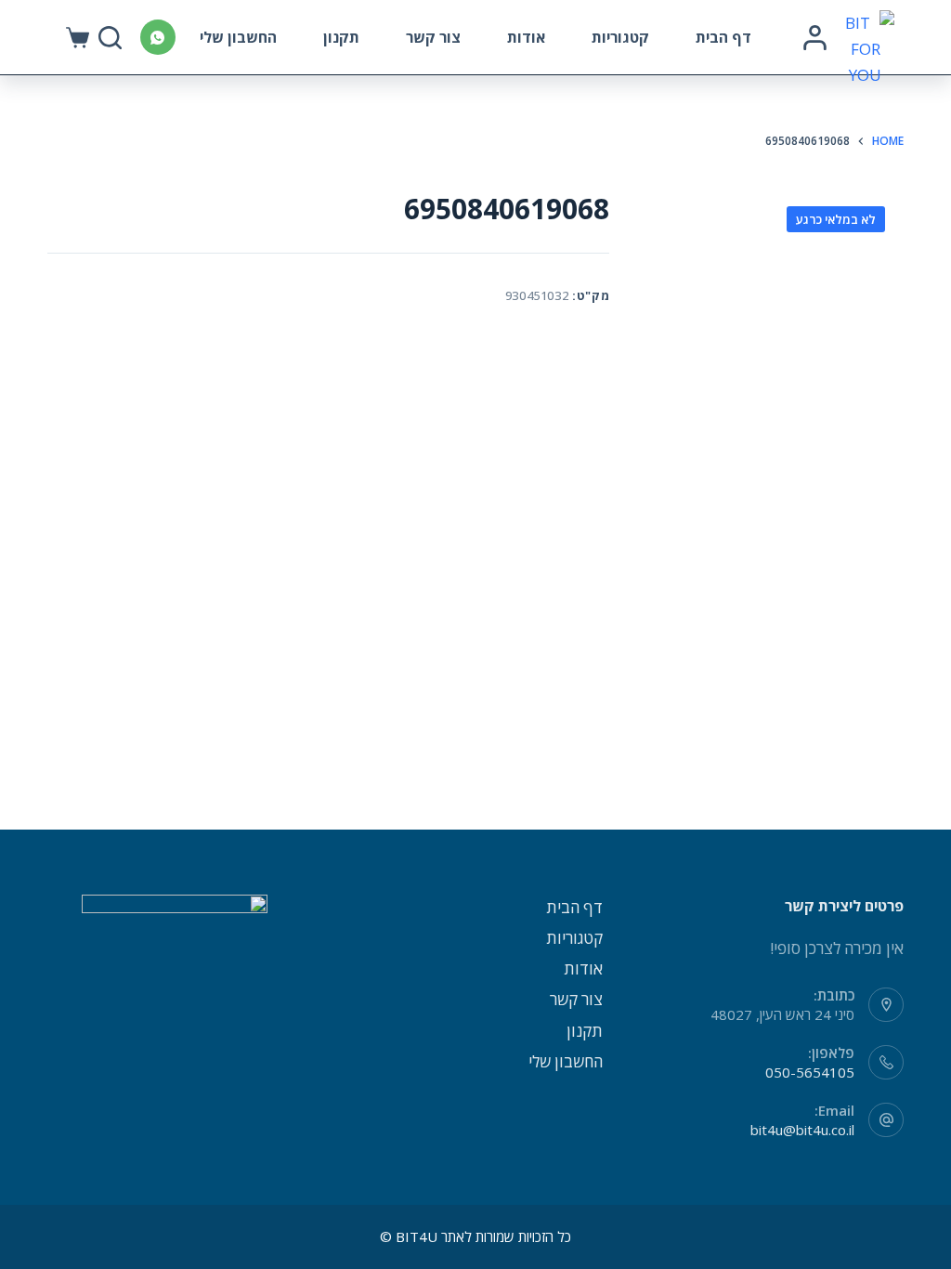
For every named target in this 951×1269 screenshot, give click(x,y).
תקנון (341, 37)
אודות (526, 37)
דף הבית (723, 37)
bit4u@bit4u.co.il (802, 1129)
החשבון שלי (238, 37)
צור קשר (433, 37)
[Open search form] (110, 37)
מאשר (324, 1219)
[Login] (814, 37)
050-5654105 (809, 1072)
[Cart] (77, 37)
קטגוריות (620, 37)
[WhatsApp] (158, 37)
